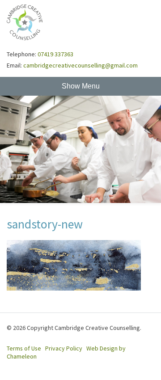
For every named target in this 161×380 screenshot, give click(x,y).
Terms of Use (24, 348)
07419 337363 (55, 54)
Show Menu (81, 86)
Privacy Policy (63, 348)
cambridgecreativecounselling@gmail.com (80, 65)
